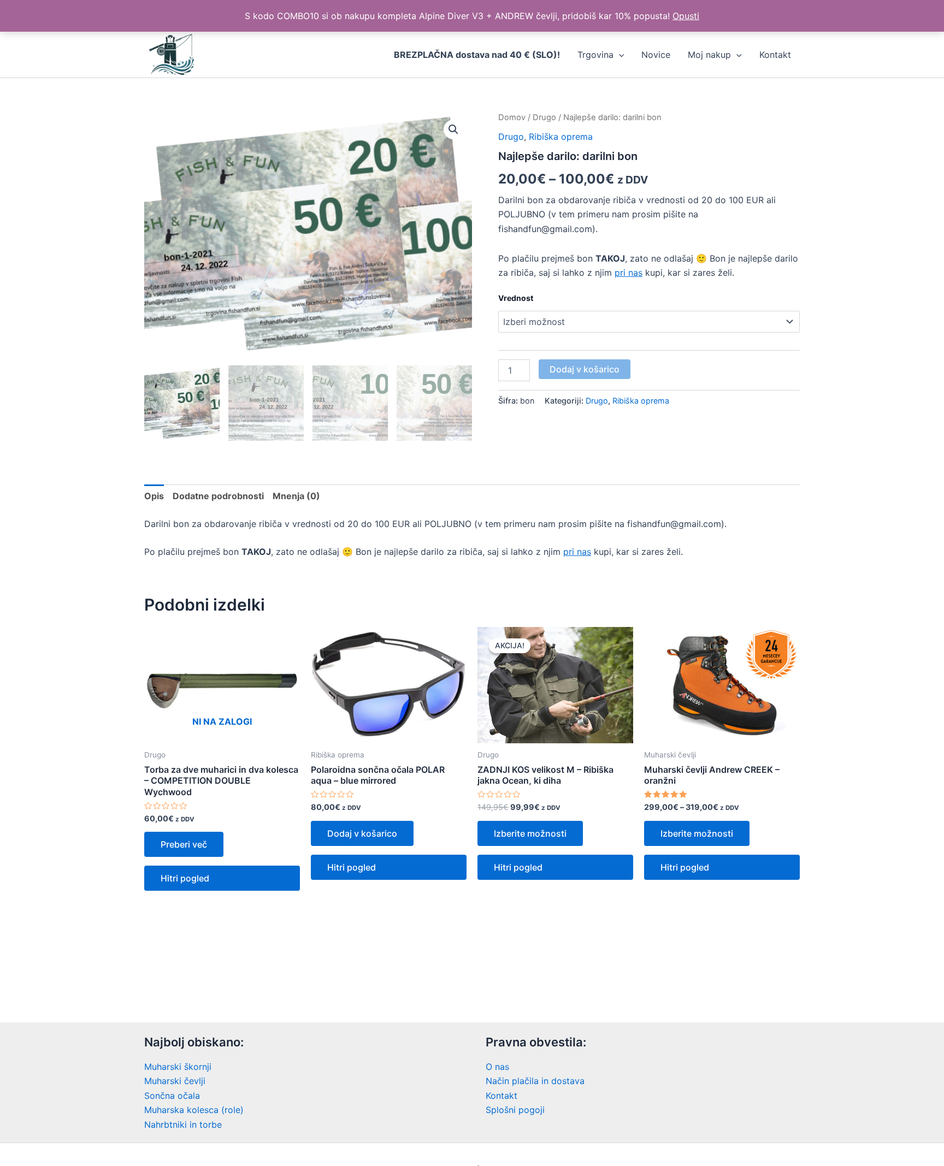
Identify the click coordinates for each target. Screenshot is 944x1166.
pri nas (628, 272)
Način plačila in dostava (535, 1080)
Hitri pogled (185, 878)
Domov (512, 117)
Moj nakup (709, 54)
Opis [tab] (154, 495)
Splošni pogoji (515, 1109)
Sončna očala (172, 1095)
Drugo (544, 117)
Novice (655, 54)
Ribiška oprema (561, 136)
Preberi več (184, 844)
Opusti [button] (685, 15)
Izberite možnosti (530, 833)
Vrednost (515, 298)
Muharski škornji (177, 1066)
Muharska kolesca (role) (194, 1109)
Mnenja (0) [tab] (296, 495)
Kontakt (775, 54)
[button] (453, 129)
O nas (497, 1066)
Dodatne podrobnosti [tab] (218, 495)
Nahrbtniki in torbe (183, 1124)
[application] (618, 54)
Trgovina (595, 54)
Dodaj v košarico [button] (362, 833)
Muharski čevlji (174, 1080)
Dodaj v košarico (585, 369)
